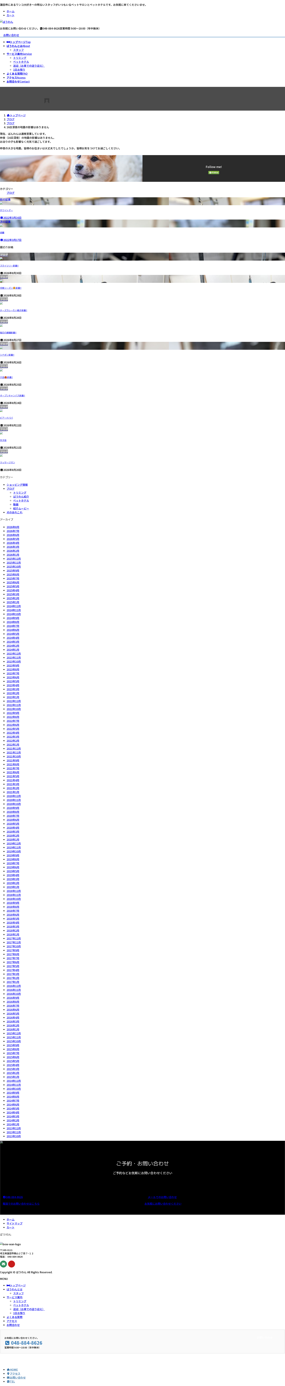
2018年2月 (13, 930)
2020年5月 (13, 824)
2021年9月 (13, 760)
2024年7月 (13, 626)
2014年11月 (14, 1085)
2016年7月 (13, 1006)
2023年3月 (13, 689)
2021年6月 (13, 772)
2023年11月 (14, 657)
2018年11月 (14, 895)
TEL (12, 1381)
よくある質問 (14, 1317)
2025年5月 (13, 586)
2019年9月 (13, 855)
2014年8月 (13, 1097)
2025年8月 (13, 574)
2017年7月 (13, 958)
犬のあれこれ (14, 512)
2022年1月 (13, 744)
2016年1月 (13, 1029)
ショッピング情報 (17, 485)
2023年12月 (14, 654)
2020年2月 (13, 835)
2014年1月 (13, 1124)
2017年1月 (13, 982)
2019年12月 (14, 843)
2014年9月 (13, 1093)
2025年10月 (14, 566)
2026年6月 (13, 535)
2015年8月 (13, 1049)
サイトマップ (14, 1223)
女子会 (3, 440)
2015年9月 (13, 1045)
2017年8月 (13, 954)
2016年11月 (14, 990)
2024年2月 (13, 646)
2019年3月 (13, 879)
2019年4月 (13, 875)
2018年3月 (13, 926)
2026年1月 (13, 555)
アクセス (12, 1321)
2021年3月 (13, 784)
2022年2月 (13, 741)
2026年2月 (13, 551)
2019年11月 (14, 847)
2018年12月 (14, 891)
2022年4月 (13, 733)
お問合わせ (13, 1325)
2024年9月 (13, 618)
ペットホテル (21, 62)
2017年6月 (13, 962)
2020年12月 (14, 796)
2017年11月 (14, 942)
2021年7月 (13, 768)
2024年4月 (13, 638)
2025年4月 (13, 590)
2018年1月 (13, 934)
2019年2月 (13, 883)
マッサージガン (7, 462)
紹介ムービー (21, 508)
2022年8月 (13, 717)
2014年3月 (13, 1116)
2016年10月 (14, 994)
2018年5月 (13, 919)
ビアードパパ (6, 417)
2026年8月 (13, 527)
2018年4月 (13, 922)
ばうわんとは (14, 1289)
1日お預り (19, 70)
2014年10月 (14, 1089)
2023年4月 (13, 685)
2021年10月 (14, 756)
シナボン (7, 354)
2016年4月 (13, 1017)
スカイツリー (9, 265)
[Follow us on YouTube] (11, 1264)
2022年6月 (13, 725)
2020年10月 (14, 804)
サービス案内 (14, 1297)
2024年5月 (13, 634)
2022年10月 (14, 709)
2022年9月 (13, 713)
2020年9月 (13, 808)
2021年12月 (14, 748)
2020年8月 (13, 812)
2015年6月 (13, 1057)
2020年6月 (13, 820)
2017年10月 (14, 946)
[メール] (3, 1264)
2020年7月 (13, 816)
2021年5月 (13, 776)
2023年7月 (13, 673)
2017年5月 (13, 966)
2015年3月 (13, 1069)
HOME (14, 1369)
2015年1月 (13, 1077)
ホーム (11, 11)
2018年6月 (13, 915)
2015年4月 (13, 1065)
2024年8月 (13, 622)
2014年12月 (14, 1081)
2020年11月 (14, 800)
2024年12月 (14, 606)
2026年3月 (13, 547)
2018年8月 (13, 907)
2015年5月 (13, 1061)
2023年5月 (13, 681)
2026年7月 (13, 531)
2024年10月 (14, 614)
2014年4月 (13, 1112)
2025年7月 (13, 578)
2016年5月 (13, 1013)
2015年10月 (14, 1041)
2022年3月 (13, 737)
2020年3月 (13, 832)
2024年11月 (14, 610)
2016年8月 (13, 1002)
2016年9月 (13, 998)
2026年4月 (13, 543)
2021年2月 (13, 788)
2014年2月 (13, 1120)
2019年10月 (14, 851)
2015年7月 (13, 1053)
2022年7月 (13, 721)
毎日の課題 (8, 332)
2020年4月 (13, 828)
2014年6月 (13, 1104)
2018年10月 (14, 899)
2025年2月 (13, 598)
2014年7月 (13, 1101)
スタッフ (18, 50)
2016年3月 (13, 1021)
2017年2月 (13, 978)
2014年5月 (13, 1108)
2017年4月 (13, 970)
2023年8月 (13, 669)
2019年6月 (13, 867)
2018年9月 (13, 903)
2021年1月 (13, 792)
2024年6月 (13, 630)
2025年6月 (13, 582)
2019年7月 (13, 863)
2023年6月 (13, 677)
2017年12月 (14, 938)
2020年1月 (13, 839)
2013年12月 (14, 1128)
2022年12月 (14, 701)
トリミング (19, 58)
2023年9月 (13, 665)
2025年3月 (13, 594)
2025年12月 (14, 559)
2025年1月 (13, 602)
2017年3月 (13, 974)
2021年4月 (13, 780)
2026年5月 (13, 539)
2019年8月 (13, 859)
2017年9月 (13, 950)
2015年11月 (14, 1037)
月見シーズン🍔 (10, 287)
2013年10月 (14, 1136)
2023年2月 (13, 693)
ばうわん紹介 (21, 496)
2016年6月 (13, 1010)
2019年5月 (13, 871)
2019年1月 (13, 887)
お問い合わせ (11, 35)
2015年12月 (14, 1033)
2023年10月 (14, 661)
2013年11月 (14, 1132)
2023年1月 (13, 697)
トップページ (18, 1285)
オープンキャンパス (12, 395)
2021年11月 (14, 752)
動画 (15, 504)
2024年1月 (13, 650)
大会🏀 (6, 377)
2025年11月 (14, 563)
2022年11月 (14, 705)
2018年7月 (13, 911)
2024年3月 (13, 642)
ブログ (11, 193)
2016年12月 (14, 986)
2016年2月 (13, 1025)
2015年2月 (13, 1073)
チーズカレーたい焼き (13, 310)
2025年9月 (13, 570)
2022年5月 (13, 729)
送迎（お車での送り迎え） (29, 66)
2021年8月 (13, 764)
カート (11, 15)
